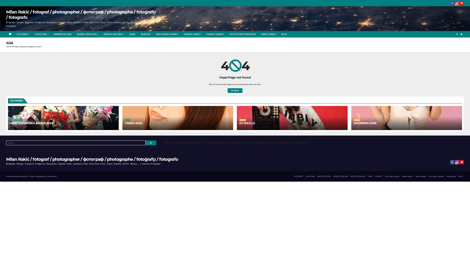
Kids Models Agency (167, 34)
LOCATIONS (41, 34)
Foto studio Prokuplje (242, 34)
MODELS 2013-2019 (113, 34)
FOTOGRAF (23, 34)
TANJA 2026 (133, 123)
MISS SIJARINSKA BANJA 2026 (31, 123)
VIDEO (132, 34)
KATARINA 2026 (365, 123)
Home (8, 47)
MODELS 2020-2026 (87, 34)
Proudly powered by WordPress (17, 176)
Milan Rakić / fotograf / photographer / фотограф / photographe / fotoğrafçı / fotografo (92, 159)
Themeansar (52, 176)
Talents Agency (215, 34)
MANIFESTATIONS (63, 34)
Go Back (235, 90)
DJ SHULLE (247, 123)
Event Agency (268, 34)
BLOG (284, 34)
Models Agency (192, 34)
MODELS (242, 120)
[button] (457, 34)
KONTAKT (146, 34)
